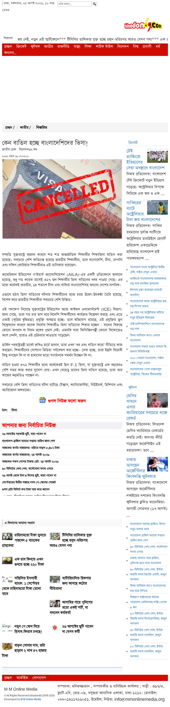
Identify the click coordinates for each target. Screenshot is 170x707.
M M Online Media (31, 699)
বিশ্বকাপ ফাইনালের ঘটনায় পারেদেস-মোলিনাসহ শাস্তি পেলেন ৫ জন (148, 602)
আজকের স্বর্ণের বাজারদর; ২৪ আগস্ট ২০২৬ (25, 455)
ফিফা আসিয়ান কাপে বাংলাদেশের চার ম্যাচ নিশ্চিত (148, 588)
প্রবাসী (147, 46)
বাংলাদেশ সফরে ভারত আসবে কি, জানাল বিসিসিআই (148, 349)
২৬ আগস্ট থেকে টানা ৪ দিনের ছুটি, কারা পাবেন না (29, 475)
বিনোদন (123, 46)
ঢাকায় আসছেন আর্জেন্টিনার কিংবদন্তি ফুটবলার (141, 468)
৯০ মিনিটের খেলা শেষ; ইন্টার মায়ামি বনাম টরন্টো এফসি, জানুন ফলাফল (148, 574)
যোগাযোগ (39, 677)
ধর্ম (158, 46)
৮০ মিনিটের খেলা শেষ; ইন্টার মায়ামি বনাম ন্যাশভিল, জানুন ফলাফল (146, 651)
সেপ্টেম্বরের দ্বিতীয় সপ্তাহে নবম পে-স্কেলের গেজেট (29, 482)
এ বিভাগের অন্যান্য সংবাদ (20, 523)
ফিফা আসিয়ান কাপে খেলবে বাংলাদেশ (145, 337)
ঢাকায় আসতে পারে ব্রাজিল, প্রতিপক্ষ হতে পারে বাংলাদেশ (145, 560)
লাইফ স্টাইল (104, 46)
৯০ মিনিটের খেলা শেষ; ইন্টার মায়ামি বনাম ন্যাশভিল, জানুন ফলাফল (146, 635)
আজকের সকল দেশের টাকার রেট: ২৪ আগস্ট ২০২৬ (30, 462)
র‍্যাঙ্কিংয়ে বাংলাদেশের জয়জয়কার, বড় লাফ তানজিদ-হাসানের (148, 281)
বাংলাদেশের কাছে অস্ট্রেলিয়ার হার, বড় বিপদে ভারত (148, 303)
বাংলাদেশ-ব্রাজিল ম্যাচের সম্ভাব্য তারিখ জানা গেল (28, 441)
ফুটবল (35, 46)
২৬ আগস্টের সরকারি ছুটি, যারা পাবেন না (24, 434)
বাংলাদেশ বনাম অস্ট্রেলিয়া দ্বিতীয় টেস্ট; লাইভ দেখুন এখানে (147, 269)
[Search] (94, 3)
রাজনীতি (63, 46)
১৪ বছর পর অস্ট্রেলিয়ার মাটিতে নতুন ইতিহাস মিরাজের (147, 315)
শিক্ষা (88, 46)
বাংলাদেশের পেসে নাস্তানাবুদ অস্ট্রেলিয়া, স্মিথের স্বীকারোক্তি (146, 371)
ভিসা (14, 410)
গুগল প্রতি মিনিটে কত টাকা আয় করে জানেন (26, 489)
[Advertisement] (85, 89)
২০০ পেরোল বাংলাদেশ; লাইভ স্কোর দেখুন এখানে (147, 360)
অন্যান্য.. (10, 52)
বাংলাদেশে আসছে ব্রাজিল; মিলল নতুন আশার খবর (147, 526)
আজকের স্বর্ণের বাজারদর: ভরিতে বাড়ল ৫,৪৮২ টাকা (31, 448)
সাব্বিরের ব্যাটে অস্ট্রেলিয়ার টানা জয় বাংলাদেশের (143, 211)
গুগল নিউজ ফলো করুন (67, 401)
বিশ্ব (135, 46)
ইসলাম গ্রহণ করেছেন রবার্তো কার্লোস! (146, 292)
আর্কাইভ (22, 677)
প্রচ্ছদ (8, 46)
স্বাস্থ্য (77, 46)
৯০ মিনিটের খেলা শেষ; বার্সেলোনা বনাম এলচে (27, 469)
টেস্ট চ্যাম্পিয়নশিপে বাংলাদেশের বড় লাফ (147, 326)
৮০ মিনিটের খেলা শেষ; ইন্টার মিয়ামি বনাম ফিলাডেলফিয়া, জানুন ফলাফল (148, 619)
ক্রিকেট (21, 46)
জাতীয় (48, 46)
